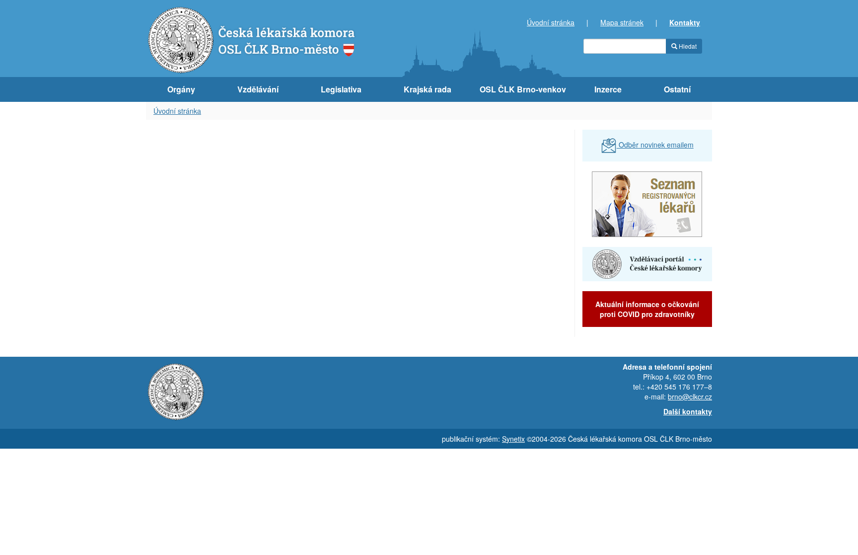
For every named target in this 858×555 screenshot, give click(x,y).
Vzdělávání (258, 89)
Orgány (181, 89)
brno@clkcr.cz (690, 396)
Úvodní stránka (550, 22)
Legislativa (341, 89)
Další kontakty (687, 411)
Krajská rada (427, 89)
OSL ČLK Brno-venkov (523, 89)
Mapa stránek (622, 22)
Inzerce (608, 89)
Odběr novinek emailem (655, 145)
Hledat (687, 46)
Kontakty (684, 22)
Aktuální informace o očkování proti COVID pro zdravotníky (647, 309)
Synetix (513, 439)
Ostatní (677, 89)
